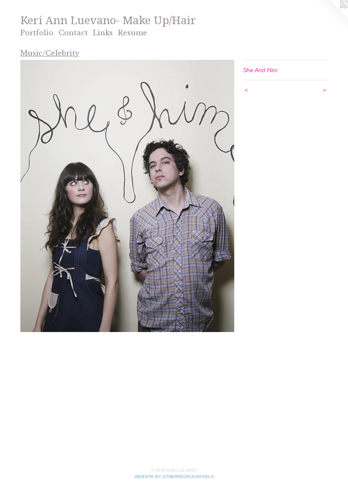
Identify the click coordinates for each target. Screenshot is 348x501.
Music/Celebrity (49, 53)
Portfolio (36, 32)
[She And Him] (127, 196)
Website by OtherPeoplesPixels (174, 476)
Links (103, 32)
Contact (73, 32)
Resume (132, 32)
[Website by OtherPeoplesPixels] (331, 17)
